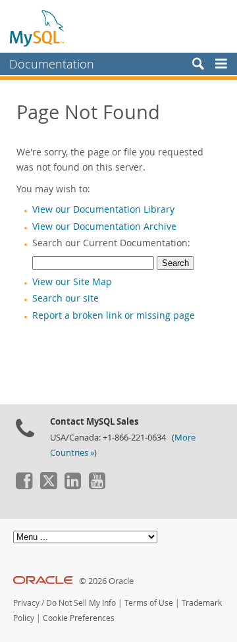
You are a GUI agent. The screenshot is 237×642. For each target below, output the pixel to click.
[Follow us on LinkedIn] (72, 486)
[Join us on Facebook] (23, 486)
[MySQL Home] (37, 27)
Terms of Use (148, 603)
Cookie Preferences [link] (79, 618)
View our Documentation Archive (104, 226)
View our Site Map (72, 282)
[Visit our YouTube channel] (96, 486)
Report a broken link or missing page (113, 315)
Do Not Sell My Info (81, 603)
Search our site (65, 298)
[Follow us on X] (48, 486)
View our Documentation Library (103, 209)
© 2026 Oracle (106, 581)
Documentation (51, 64)
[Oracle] (43, 581)
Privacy (26, 603)
